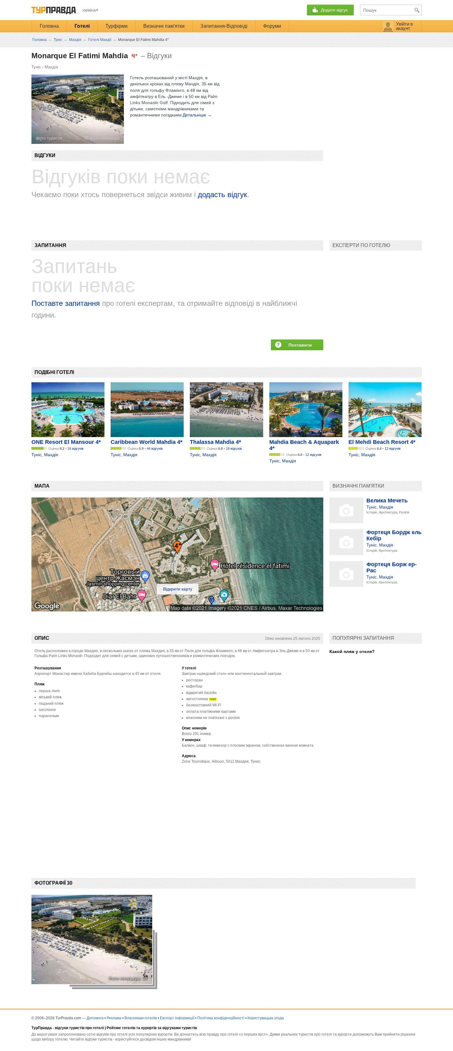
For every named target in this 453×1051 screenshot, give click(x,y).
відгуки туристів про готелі (79, 1028)
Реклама (114, 1018)
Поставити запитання (300, 346)
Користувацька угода (265, 1018)
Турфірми (116, 26)
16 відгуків (75, 448)
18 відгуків (234, 448)
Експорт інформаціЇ (177, 1018)
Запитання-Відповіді (223, 26)
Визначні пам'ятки (164, 26)
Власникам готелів (140, 1018)
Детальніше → (197, 114)
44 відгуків (155, 448)
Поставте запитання (65, 303)
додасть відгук (222, 194)
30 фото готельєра (101, 138)
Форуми (272, 26)
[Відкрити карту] (177, 609)
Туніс (36, 67)
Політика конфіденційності (220, 1018)
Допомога (95, 1018)
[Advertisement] (143, 818)
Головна (49, 26)
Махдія (51, 67)
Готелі (82, 26)
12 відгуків (313, 455)
